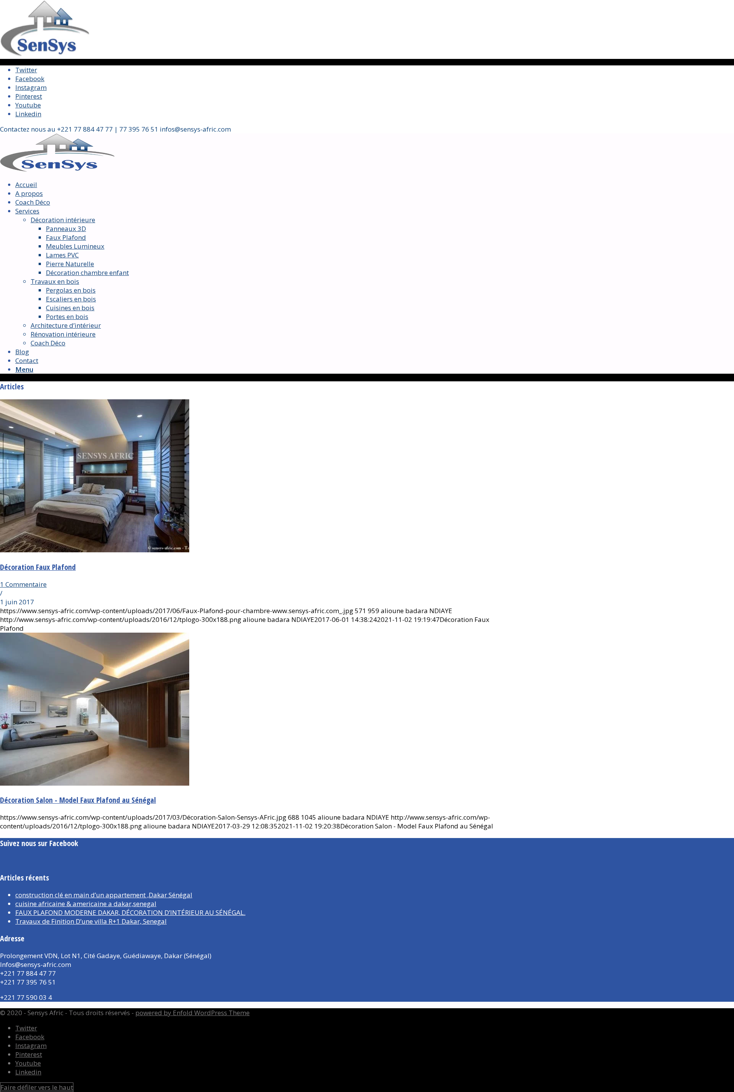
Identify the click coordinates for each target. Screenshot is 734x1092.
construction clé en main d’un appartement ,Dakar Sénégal (103, 894)
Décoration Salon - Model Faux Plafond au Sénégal (78, 800)
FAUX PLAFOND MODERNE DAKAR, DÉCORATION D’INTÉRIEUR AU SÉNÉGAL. (130, 912)
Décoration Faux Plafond (38, 567)
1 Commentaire (23, 584)
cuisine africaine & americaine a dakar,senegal (85, 903)
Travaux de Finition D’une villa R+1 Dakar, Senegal (91, 921)
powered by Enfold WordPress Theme (192, 1012)
